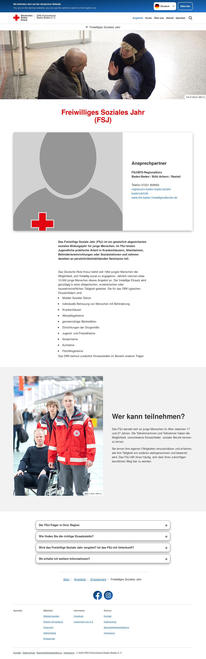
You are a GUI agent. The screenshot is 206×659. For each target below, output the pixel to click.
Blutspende (49, 638)
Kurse (148, 18)
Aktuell (169, 18)
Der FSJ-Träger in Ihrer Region (59, 525)
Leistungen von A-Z (83, 621)
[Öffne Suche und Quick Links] (190, 18)
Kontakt (107, 616)
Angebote (138, 18)
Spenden (180, 18)
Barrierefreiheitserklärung (116, 627)
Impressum (109, 633)
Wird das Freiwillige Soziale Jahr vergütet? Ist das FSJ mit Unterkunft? (86, 547)
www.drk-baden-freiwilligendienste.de (154, 197)
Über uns (159, 18)
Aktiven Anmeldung (53, 621)
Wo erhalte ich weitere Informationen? (64, 559)
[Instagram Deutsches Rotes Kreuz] (108, 595)
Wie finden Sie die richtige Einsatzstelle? (66, 536)
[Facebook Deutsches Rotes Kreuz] (97, 595)
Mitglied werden (51, 616)
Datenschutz (110, 621)
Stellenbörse (49, 633)
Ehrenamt (48, 627)
